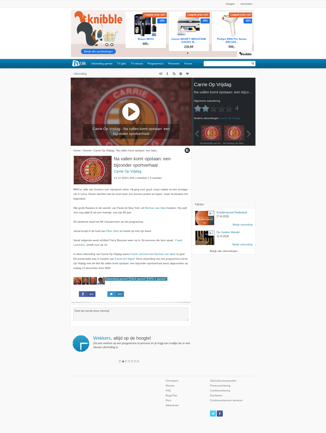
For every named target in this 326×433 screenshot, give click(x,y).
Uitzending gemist (101, 63)
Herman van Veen (155, 208)
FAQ (168, 390)
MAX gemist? (139, 278)
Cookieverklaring (220, 390)
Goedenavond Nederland (231, 212)
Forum (188, 63)
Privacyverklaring (220, 385)
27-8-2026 (222, 216)
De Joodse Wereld (228, 232)
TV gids (121, 63)
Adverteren (172, 405)
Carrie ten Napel (125, 258)
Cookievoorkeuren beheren (226, 400)
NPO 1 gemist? (157, 278)
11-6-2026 (223, 236)
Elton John (112, 231)
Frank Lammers (140, 254)
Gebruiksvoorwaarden (223, 380)
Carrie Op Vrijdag (127, 171)
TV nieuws (137, 63)
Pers (168, 400)
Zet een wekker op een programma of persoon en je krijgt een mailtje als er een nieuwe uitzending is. (141, 342)
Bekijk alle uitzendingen (224, 251)
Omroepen (172, 380)
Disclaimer (216, 395)
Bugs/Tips (171, 395)
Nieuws (170, 385)
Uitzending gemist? (117, 278)
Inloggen (230, 4)
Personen (174, 63)
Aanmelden (246, 4)
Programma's (156, 63)
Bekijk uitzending (243, 224)
